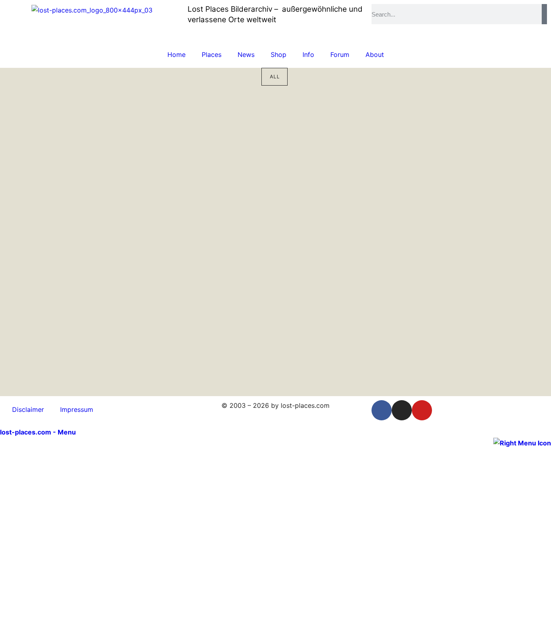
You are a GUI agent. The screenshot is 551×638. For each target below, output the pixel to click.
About (374, 54)
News (246, 54)
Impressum (76, 409)
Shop (278, 54)
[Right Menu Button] (522, 443)
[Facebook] (382, 410)
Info (308, 54)
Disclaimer (28, 409)
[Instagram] (402, 410)
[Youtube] (422, 410)
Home (176, 54)
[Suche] (544, 14)
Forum (339, 54)
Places (211, 54)
